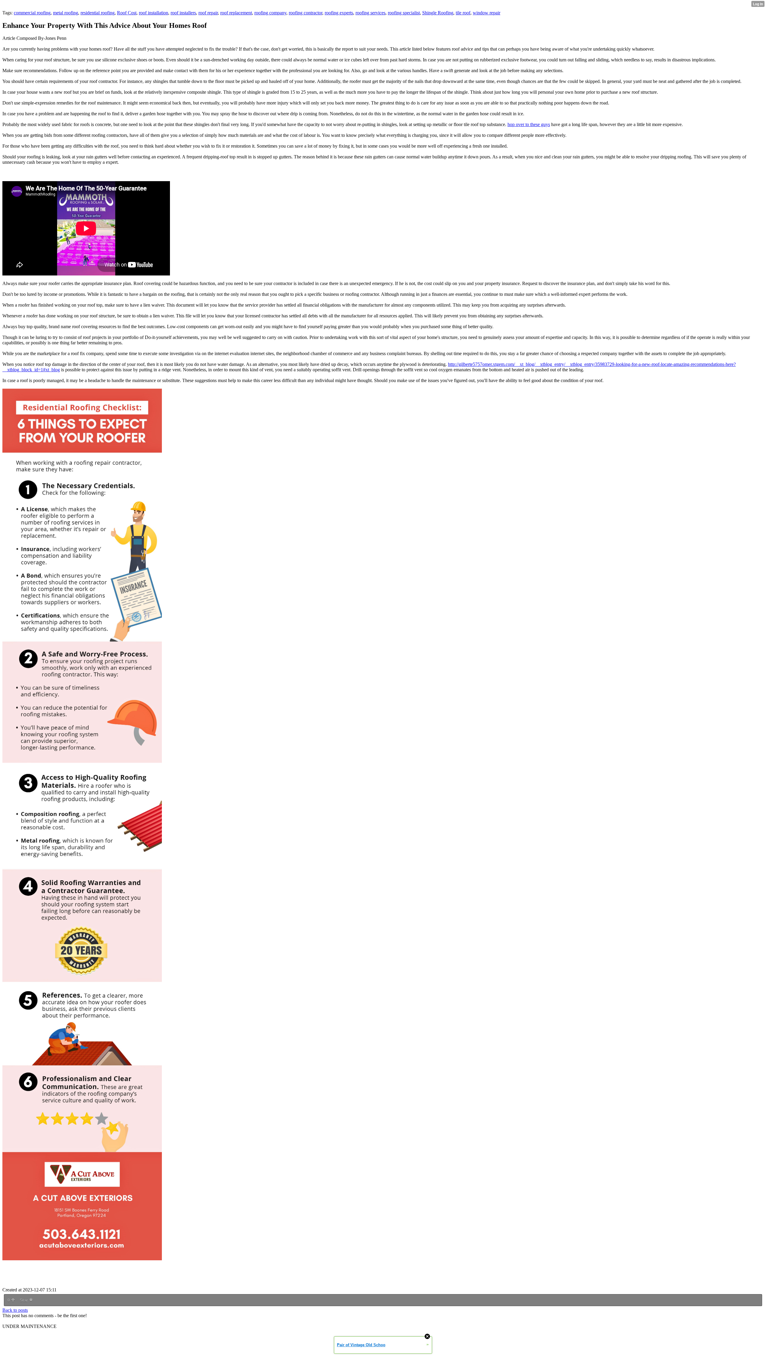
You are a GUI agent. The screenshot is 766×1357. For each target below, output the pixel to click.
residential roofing (97, 12)
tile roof (463, 12)
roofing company (270, 12)
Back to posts (15, 1310)
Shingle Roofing (437, 12)
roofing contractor (305, 12)
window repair (486, 12)
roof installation (153, 12)
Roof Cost (126, 12)
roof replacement (236, 12)
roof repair (208, 12)
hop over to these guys (528, 124)
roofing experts (339, 12)
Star (24, 1300)
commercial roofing (32, 12)
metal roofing (65, 12)
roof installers (183, 12)
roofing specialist (404, 12)
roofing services (370, 12)
